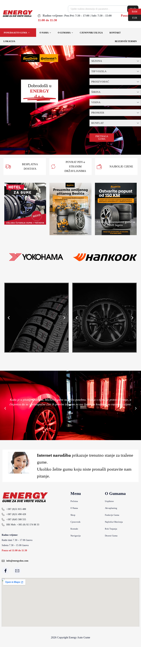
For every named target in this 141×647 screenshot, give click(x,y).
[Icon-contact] (17, 570)
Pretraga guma (101, 137)
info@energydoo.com (17, 560)
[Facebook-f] (5, 570)
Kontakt (115, 32)
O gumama (64, 32)
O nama (44, 32)
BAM (132, 11)
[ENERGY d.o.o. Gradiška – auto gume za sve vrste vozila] (18, 16)
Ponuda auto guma (15, 32)
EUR (132, 17)
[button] (9, 318)
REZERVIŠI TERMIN (126, 41)
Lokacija (9, 41)
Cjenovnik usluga (91, 32)
